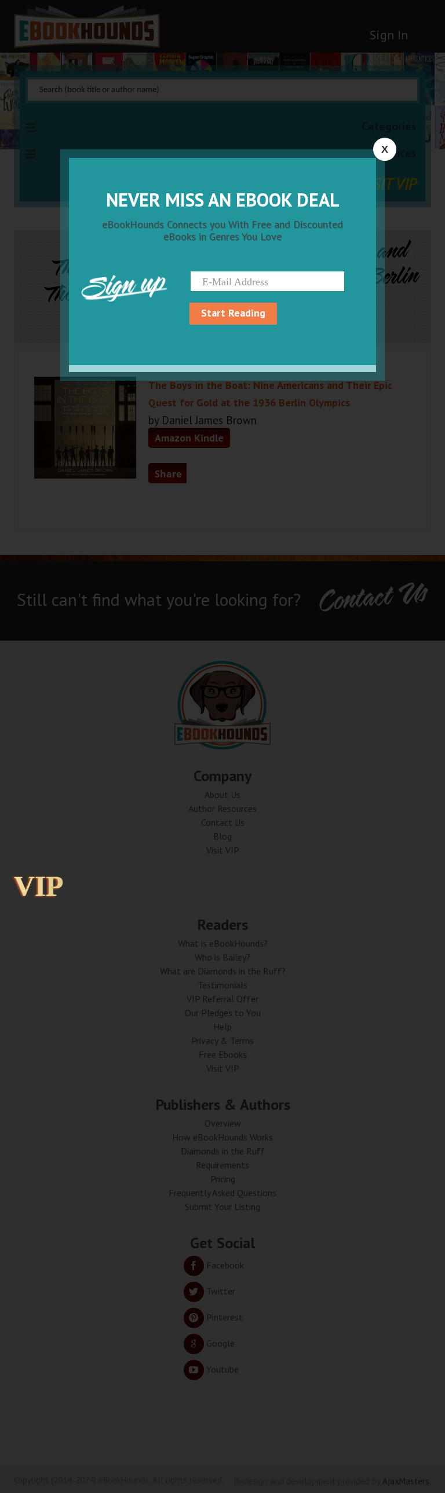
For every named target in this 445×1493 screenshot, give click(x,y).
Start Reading (233, 312)
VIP (39, 886)
